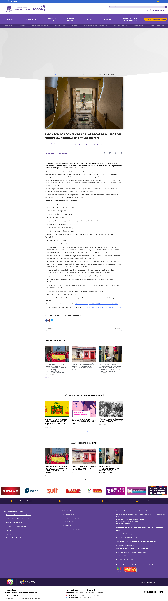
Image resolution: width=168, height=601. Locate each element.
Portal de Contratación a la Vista (71, 529)
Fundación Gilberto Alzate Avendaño (16, 526)
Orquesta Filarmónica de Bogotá (15, 538)
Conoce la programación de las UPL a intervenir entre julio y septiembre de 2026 (83, 366)
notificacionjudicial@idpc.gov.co (125, 559)
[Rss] (161, 592)
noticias (82, 142)
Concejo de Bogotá (67, 522)
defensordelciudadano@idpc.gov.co (126, 537)
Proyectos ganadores (103, 144)
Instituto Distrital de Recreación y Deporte (18, 519)
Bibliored (8, 534)
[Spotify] (161, 10)
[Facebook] (150, 10)
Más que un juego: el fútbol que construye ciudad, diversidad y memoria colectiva (111, 420)
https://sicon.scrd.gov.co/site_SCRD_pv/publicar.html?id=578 (96, 304)
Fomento (71, 144)
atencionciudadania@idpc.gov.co (125, 534)
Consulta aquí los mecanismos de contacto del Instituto (131, 511)
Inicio (46, 75)
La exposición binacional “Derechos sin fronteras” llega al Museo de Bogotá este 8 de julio (84, 421)
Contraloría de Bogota (68, 511)
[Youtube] (156, 10)
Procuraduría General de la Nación (71, 518)
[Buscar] (166, 7)
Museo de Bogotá (54, 75)
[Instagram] (148, 10)
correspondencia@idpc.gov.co (125, 545)
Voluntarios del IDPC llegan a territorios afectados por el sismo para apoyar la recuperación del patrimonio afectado (56, 368)
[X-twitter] (153, 10)
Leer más (47, 377)
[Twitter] (52, 320)
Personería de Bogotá (68, 514)
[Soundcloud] (158, 10)
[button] (104, 153)
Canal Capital (9, 530)
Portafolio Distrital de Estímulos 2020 (86, 144)
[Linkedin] (163, 10)
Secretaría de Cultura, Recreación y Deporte (18, 515)
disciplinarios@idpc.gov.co (123, 555)
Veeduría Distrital (67, 525)
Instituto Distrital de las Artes (14, 522)
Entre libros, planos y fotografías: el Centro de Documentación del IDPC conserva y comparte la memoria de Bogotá (110, 367)
